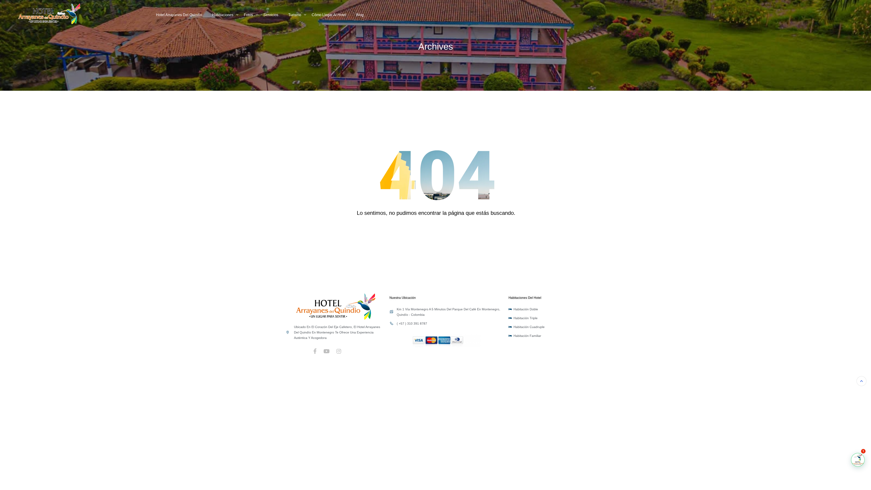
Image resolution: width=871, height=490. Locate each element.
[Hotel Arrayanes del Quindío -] (49, 15)
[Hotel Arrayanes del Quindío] (335, 306)
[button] (858, 460)
